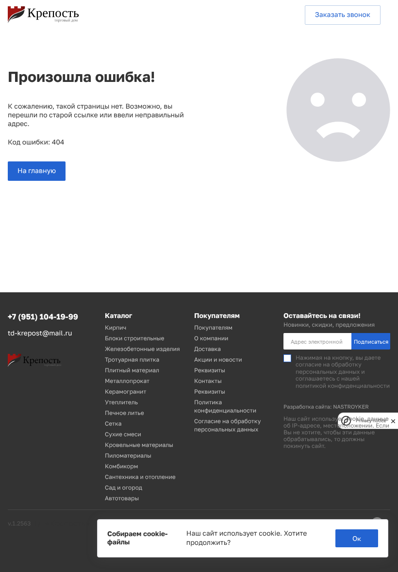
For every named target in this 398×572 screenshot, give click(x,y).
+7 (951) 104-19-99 (43, 316)
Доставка (207, 348)
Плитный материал (132, 370)
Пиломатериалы (128, 455)
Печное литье (124, 412)
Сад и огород (123, 487)
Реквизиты (209, 370)
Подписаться (371, 341)
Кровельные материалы (139, 444)
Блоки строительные (134, 338)
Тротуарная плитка (132, 359)
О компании (211, 338)
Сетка (113, 423)
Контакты (208, 380)
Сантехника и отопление (140, 476)
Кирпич (115, 327)
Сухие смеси (123, 434)
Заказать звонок (342, 15)
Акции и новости (218, 359)
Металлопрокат (127, 380)
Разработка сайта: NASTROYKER (326, 407)
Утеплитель (121, 402)
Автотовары (122, 498)
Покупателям (213, 327)
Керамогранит (125, 391)
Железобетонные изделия (142, 348)
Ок (356, 538)
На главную (36, 171)
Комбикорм (121, 466)
